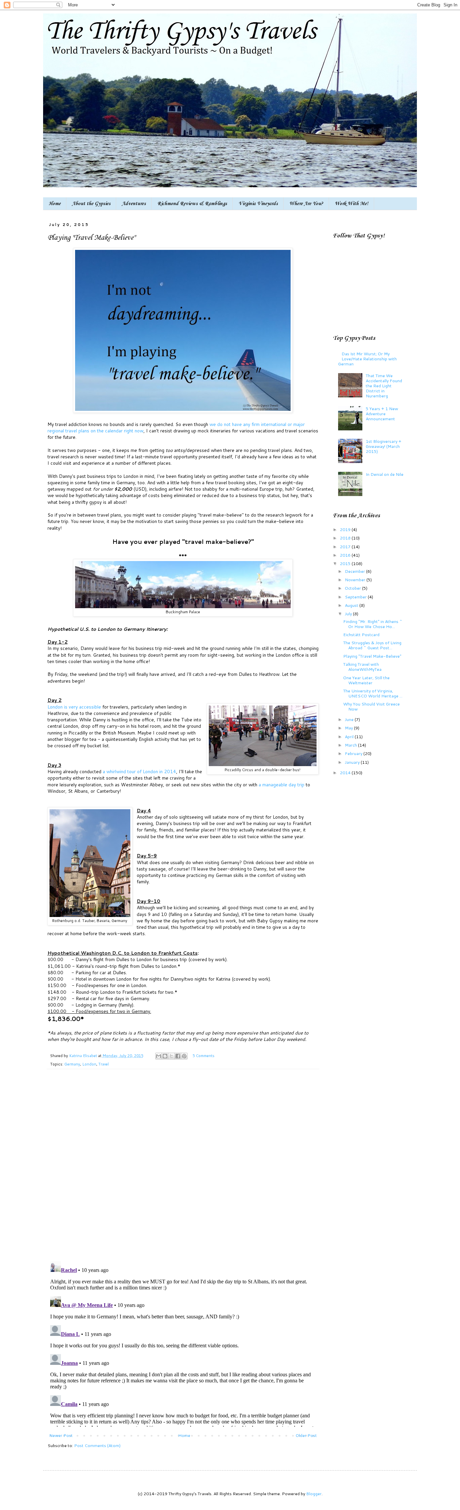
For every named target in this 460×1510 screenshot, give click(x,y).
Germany (72, 1064)
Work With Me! (351, 204)
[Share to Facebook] (177, 1056)
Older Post (306, 1435)
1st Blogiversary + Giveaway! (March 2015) (383, 446)
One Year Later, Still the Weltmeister (366, 680)
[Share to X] (171, 1056)
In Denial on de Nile (384, 474)
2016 (346, 555)
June (350, 719)
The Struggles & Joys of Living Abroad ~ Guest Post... (372, 645)
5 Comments (204, 1055)
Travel (103, 1064)
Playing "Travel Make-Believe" (372, 656)
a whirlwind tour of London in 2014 (139, 771)
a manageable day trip (281, 784)
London (89, 1064)
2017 (346, 547)
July (349, 614)
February (354, 753)
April (350, 736)
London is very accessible (74, 706)
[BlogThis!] (165, 1056)
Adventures (134, 204)
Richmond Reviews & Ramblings (192, 204)
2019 (346, 529)
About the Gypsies (91, 204)
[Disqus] (183, 1168)
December (355, 571)
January (353, 762)
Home (54, 204)
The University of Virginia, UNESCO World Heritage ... (372, 693)
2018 (346, 538)
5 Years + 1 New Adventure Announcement (382, 413)
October (353, 588)
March (351, 745)
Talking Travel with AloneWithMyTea (362, 666)
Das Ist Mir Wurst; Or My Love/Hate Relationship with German (367, 359)
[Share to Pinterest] (184, 1056)
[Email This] (158, 1056)
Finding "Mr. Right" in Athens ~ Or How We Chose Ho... (372, 623)
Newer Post (61, 1435)
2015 (346, 563)
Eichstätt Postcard (361, 634)
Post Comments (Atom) (97, 1445)
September (356, 597)
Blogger (314, 1493)
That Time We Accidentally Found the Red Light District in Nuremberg (384, 385)
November (355, 580)
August (352, 605)
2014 (346, 772)
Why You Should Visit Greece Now (371, 706)
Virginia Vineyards (258, 204)
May (349, 728)
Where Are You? (306, 204)
